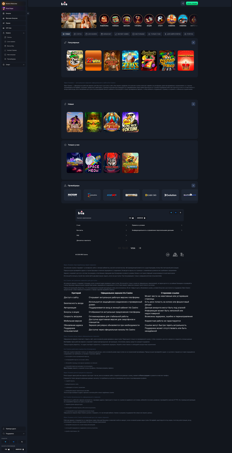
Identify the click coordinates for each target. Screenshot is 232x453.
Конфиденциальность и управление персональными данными (153, 230)
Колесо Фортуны (11, 3)
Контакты (80, 230)
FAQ (78, 235)
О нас (78, 225)
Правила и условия (138, 225)
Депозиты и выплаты (84, 240)
